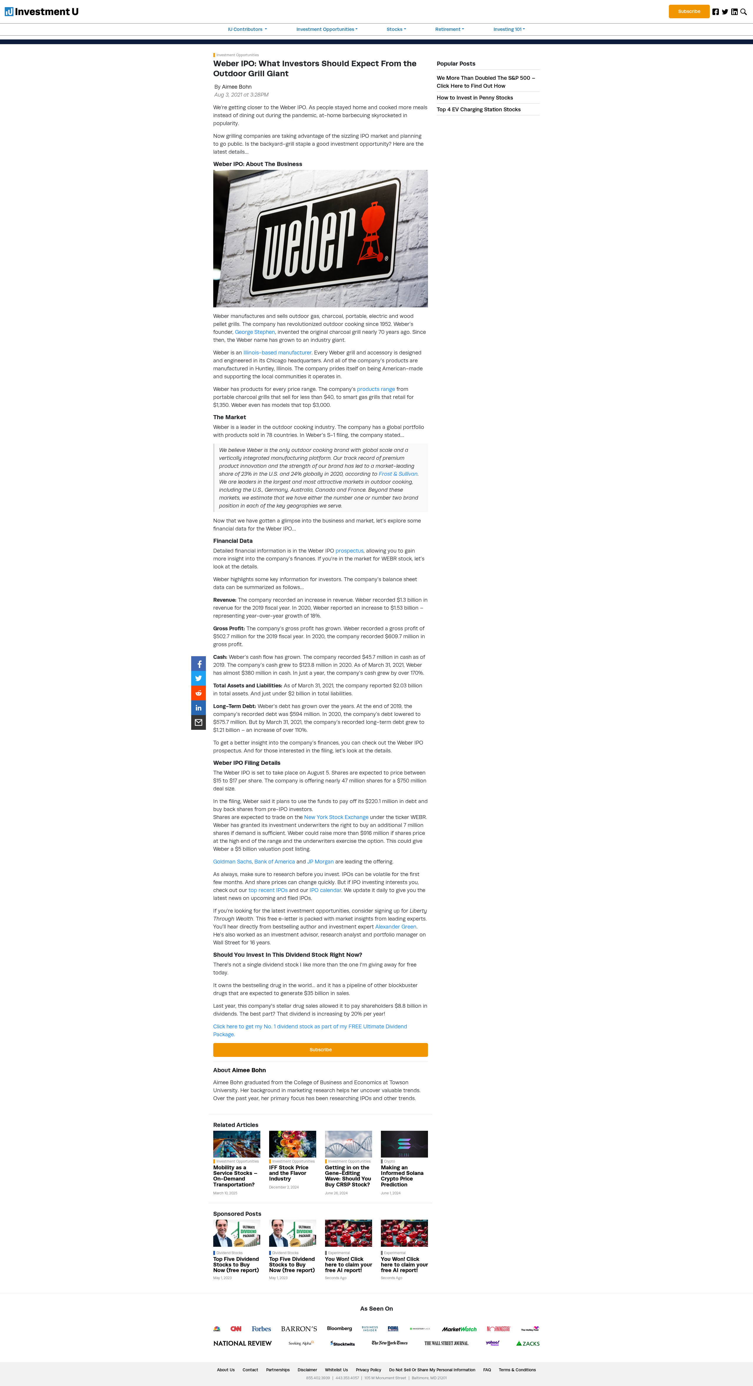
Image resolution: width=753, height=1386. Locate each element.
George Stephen (255, 332)
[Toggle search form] (743, 11)
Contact (250, 1369)
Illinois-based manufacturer (277, 352)
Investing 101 (508, 29)
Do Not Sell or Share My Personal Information (432, 1369)
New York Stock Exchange (336, 817)
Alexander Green (396, 927)
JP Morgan (320, 861)
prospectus (350, 551)
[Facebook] (715, 11)
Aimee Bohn (237, 87)
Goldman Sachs (232, 861)
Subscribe (689, 11)
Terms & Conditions (517, 1369)
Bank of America (274, 861)
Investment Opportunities (325, 29)
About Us (226, 1369)
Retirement (448, 29)
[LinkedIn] (734, 11)
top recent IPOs (268, 890)
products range (376, 389)
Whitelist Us (336, 1369)
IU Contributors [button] (246, 29)
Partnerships (278, 1369)
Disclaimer (307, 1369)
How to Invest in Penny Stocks (475, 97)
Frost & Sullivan (398, 474)
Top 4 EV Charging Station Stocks (479, 109)
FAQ (487, 1369)
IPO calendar (325, 890)
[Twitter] (725, 11)
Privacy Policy (368, 1369)
